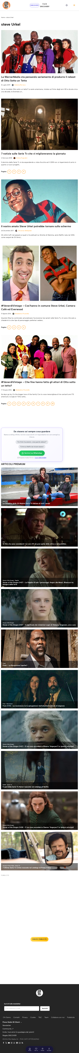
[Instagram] (11, 1043)
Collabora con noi (57, 1017)
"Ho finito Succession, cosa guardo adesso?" (32, 442)
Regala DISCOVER (10, 1035)
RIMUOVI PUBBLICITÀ (39, 939)
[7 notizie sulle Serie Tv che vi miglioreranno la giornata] (39, 124)
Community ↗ (8, 1029)
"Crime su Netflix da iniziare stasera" (32, 447)
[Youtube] (9, 1043)
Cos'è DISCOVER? (40, 458)
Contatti (16, 1017)
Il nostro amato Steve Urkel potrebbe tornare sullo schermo (36, 226)
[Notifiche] (66, 5)
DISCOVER (34, 5)
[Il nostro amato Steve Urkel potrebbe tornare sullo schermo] (39, 201)
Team (46, 1017)
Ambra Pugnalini (21, 158)
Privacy (25, 1017)
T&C (40, 1017)
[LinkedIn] (17, 1043)
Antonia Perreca (19, 85)
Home (3, 17)
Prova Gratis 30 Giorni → (12, 1022)
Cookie (33, 1017)
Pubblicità (70, 1017)
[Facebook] (3, 1043)
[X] (6, 1043)
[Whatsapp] (14, 1043)
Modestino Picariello (22, 314)
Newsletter (7, 1025)
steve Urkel (9, 17)
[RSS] (22, 1043)
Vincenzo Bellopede (25, 231)
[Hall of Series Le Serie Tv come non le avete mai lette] (6, 5)
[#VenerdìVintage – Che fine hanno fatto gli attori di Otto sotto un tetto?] (39, 356)
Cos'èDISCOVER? (44, 5)
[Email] (20, 1043)
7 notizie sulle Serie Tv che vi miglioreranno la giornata (33, 153)
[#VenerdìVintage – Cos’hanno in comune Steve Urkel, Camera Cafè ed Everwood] (39, 273)
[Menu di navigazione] (74, 5)
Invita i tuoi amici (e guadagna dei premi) (18, 1032)
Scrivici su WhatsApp (33, 453)
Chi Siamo (7, 1017)
